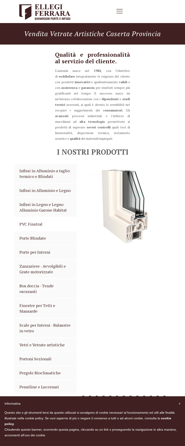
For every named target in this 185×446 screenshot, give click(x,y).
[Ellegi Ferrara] (45, 11)
